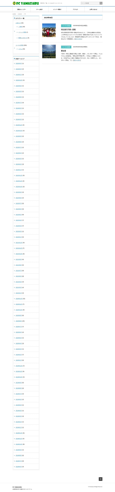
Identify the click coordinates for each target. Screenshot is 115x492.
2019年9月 (19, 382)
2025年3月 (19, 91)
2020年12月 (19, 298)
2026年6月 (19, 63)
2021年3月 (19, 287)
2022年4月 (19, 220)
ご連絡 (20, 26)
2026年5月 (19, 69)
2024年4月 (19, 114)
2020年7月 (19, 326)
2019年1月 (19, 427)
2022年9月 (19, 192)
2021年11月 (19, 248)
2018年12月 (19, 433)
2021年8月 (19, 265)
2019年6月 (19, 399)
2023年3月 (19, 158)
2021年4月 (19, 282)
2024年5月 (19, 108)
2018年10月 (19, 444)
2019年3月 (19, 416)
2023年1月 (19, 170)
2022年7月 (19, 203)
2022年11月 (19, 181)
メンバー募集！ (57, 9)
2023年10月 (19, 130)
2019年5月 (19, 405)
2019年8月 (19, 388)
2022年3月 (19, 226)
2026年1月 (19, 74)
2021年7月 (19, 270)
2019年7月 (19, 394)
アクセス (75, 9)
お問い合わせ (93, 9)
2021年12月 (19, 242)
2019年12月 (19, 366)
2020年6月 (19, 332)
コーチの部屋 (66, 25)
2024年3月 (19, 119)
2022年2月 (19, 231)
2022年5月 (19, 214)
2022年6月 (19, 209)
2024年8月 (19, 97)
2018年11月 (19, 438)
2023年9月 (19, 136)
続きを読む (78, 39)
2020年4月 (19, 343)
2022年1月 (19, 237)
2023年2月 (19, 164)
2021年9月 (19, 259)
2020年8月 (19, 321)
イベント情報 (22, 32)
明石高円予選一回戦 (68, 29)
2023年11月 (19, 125)
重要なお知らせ (22, 38)
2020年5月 (19, 338)
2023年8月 (19, 142)
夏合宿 (63, 51)
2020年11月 (19, 304)
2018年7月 (19, 461)
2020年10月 (19, 310)
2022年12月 (19, 175)
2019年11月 (19, 371)
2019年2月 (19, 422)
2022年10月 (19, 186)
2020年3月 (19, 349)
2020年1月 (19, 360)
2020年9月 (19, 315)
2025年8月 (19, 86)
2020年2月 (19, 354)
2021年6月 (19, 276)
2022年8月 (19, 198)
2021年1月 (19, 293)
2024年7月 (19, 102)
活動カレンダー (21, 9)
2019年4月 (19, 410)
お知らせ (18, 23)
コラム (20, 49)
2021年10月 (19, 254)
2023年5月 (19, 153)
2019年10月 (19, 377)
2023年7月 (19, 147)
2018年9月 (19, 450)
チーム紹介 (39, 9)
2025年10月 (19, 80)
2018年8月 (19, 455)
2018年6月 (19, 466)
